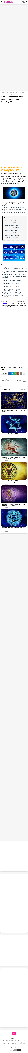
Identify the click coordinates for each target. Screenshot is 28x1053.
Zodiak (6, 92)
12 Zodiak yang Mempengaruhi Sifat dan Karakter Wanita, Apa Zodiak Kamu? (13, 293)
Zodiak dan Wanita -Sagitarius (12, 237)
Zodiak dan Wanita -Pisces (11, 224)
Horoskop (14, 367)
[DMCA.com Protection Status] (17, 1050)
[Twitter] (12, 373)
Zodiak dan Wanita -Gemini (12, 229)
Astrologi (8, 367)
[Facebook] (9, 373)
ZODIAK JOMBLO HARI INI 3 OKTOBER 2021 (15, 214)
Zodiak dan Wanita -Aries (11, 225)
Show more (23, 389)
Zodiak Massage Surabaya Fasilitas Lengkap (14, 274)
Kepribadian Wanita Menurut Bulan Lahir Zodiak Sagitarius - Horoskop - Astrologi (13, 279)
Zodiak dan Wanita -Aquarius (12, 222)
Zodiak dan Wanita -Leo (11, 230)
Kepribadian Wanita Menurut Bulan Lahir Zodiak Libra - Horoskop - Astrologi (13, 285)
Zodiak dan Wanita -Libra (11, 234)
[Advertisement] (14, 19)
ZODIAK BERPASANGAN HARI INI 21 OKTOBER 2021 (14, 269)
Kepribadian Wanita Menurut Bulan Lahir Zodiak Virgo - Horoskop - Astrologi (13, 288)
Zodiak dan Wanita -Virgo (11, 232)
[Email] (21, 373)
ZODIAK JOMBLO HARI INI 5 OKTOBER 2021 (15, 212)
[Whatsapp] (15, 373)
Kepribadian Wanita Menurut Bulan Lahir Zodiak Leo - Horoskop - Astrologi (13, 528)
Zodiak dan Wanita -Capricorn (12, 220)
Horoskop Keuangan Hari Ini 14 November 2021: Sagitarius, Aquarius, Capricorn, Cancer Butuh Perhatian (13, 297)
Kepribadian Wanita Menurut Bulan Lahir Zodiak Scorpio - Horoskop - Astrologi (13, 282)
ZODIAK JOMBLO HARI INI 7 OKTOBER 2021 (15, 207)
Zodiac (20, 367)
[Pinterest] (18, 373)
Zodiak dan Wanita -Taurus (12, 227)
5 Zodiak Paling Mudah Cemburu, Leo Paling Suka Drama (14, 276)
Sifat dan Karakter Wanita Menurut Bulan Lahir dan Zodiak (14, 272)
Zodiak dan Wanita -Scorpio (12, 235)
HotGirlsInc (11, 1050)
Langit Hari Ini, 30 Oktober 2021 (12, 267)
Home (2, 92)
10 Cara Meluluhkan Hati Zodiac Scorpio (14, 291)
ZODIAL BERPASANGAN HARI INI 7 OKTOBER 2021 (14, 210)
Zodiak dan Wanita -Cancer (12, 219)
